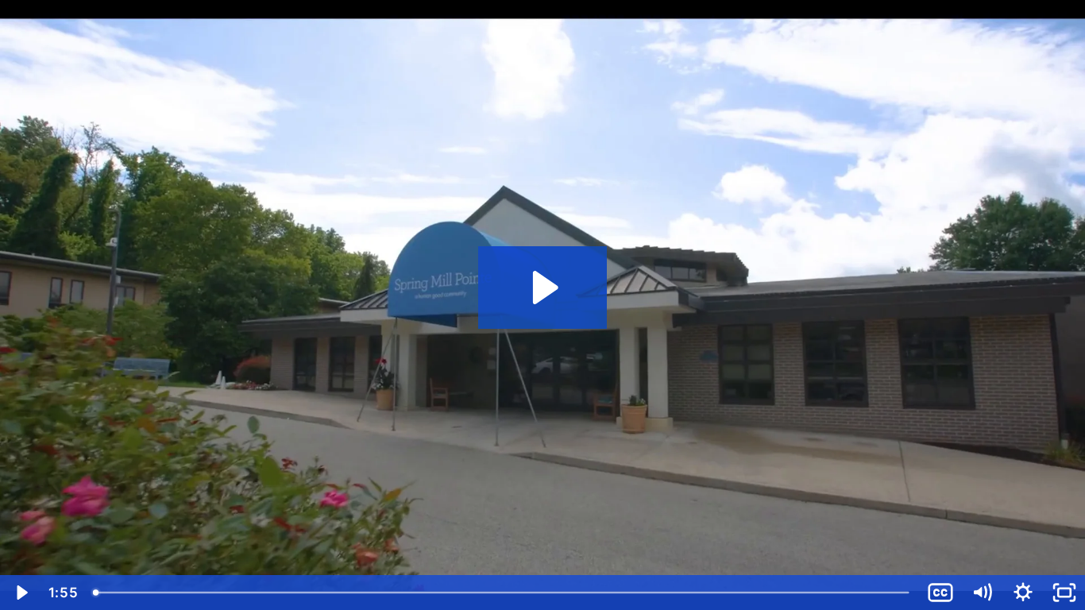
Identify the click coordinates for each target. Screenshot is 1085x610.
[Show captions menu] (940, 592)
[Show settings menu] (1023, 592)
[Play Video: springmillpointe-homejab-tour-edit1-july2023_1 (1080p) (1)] (543, 287)
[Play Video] (20, 592)
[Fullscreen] (1064, 592)
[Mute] (981, 592)
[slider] (502, 592)
